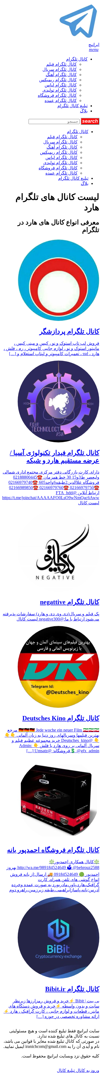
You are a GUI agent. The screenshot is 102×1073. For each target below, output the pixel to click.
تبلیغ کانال (66, 1070)
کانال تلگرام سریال (59, 69)
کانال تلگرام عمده (61, 100)
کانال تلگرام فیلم (61, 64)
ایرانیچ (93, 44)
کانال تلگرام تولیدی (59, 90)
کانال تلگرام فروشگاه (57, 95)
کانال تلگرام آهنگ (61, 74)
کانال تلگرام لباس (61, 85)
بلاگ (84, 111)
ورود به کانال (87, 1070)
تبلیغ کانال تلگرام (72, 105)
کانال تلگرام (77, 59)
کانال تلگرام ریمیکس (58, 79)
